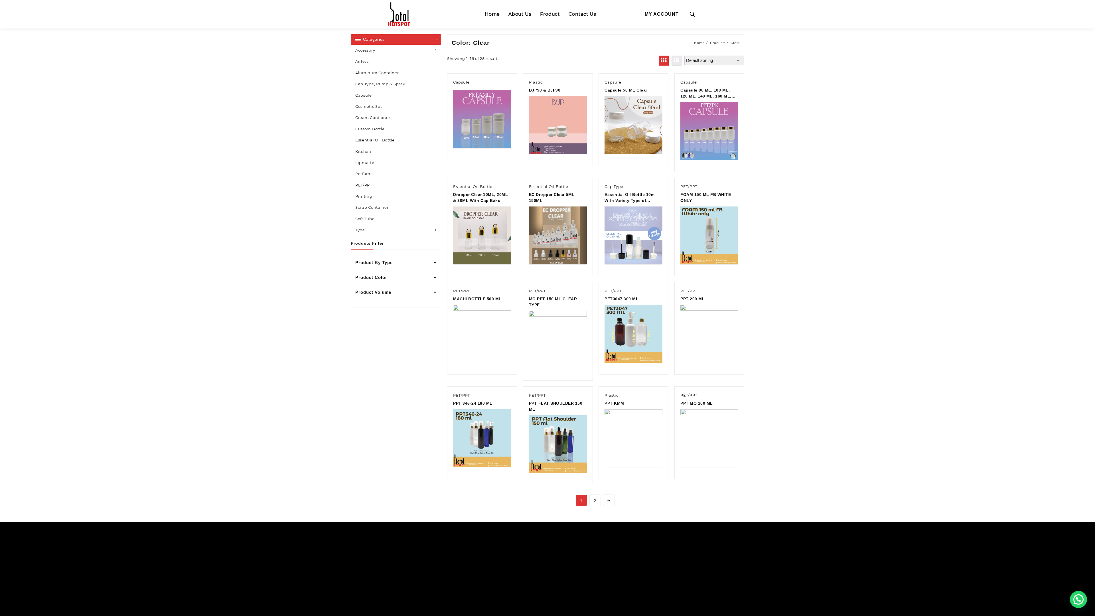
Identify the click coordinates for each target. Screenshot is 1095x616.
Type (360, 230)
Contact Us (582, 14)
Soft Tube (364, 218)
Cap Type (614, 186)
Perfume (364, 173)
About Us (520, 14)
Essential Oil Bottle (375, 140)
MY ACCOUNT (662, 14)
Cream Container (372, 117)
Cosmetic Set (368, 106)
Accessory (365, 50)
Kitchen (363, 151)
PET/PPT (363, 185)
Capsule (363, 95)
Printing (363, 196)
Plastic (536, 82)
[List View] (677, 61)
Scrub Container (372, 207)
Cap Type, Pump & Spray (380, 84)
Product (550, 14)
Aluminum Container (377, 72)
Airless (362, 61)
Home (492, 14)
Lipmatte (364, 162)
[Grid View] (664, 61)
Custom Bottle (370, 129)
